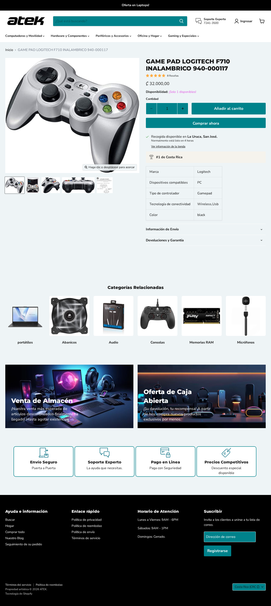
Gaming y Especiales (182, 36)
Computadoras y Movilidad (24, 36)
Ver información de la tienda (168, 146)
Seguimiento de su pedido (23, 544)
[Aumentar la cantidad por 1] (182, 108)
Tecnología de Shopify (18, 594)
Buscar (10, 520)
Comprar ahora (206, 123)
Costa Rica (247, 587)
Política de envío (83, 532)
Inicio (9, 50)
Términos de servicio (86, 538)
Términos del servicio (18, 585)
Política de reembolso (87, 526)
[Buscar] (181, 21)
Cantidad (152, 99)
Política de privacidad (87, 520)
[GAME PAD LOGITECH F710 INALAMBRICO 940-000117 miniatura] (14, 185)
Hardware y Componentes (69, 36)
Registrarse (217, 550)
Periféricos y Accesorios (113, 36)
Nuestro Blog (14, 538)
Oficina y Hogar (149, 36)
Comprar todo (15, 532)
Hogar (9, 526)
